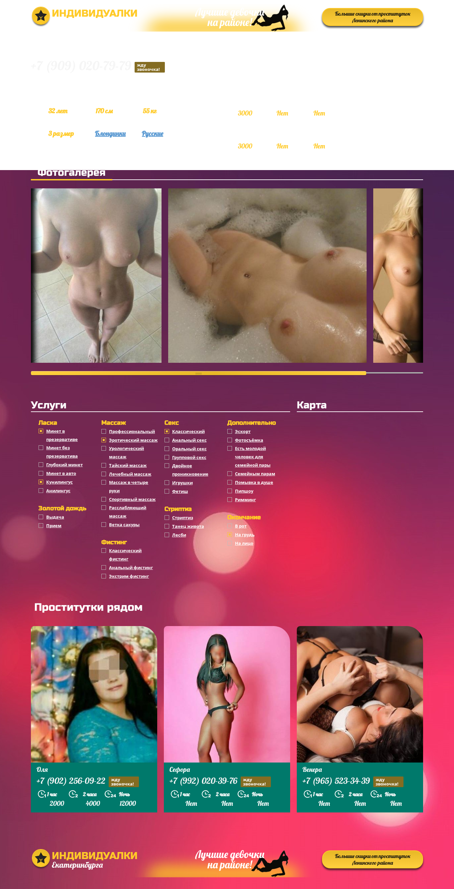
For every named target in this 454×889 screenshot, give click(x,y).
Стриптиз (182, 518)
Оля (42, 769)
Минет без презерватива (62, 452)
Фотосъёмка (249, 440)
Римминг (245, 500)
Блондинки (110, 133)
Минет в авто (61, 473)
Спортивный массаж (132, 499)
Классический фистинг (125, 555)
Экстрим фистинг (129, 576)
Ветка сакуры (124, 525)
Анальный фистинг (131, 567)
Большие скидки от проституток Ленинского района (372, 17)
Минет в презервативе (62, 435)
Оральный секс (189, 449)
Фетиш (180, 491)
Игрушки (182, 483)
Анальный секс (189, 440)
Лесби (179, 535)
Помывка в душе (254, 482)
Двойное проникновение (190, 470)
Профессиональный (132, 431)
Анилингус (58, 491)
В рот (241, 526)
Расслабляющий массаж (127, 512)
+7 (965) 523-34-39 (350, 781)
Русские (152, 133)
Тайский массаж (128, 465)
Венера (312, 769)
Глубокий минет (64, 465)
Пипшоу (244, 491)
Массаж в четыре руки (128, 486)
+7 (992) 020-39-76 (218, 781)
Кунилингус (59, 482)
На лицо (244, 543)
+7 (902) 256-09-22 (85, 781)
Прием (53, 526)
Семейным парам (255, 474)
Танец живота (188, 526)
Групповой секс (189, 457)
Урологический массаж (126, 452)
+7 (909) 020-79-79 (95, 67)
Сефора (180, 769)
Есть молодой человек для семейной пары (253, 456)
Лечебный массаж (130, 474)
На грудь (245, 535)
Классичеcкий (188, 431)
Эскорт (243, 431)
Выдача (55, 517)
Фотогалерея (72, 172)
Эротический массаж (133, 440)
